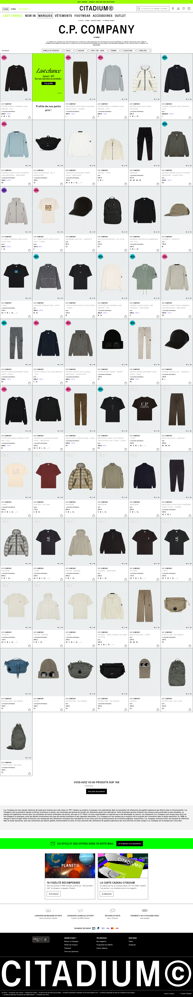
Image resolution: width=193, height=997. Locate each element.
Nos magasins (101, 941)
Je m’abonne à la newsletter (129, 843)
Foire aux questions (71, 951)
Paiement (67, 948)
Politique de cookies (31, 992)
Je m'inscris (54, 894)
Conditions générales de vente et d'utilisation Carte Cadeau (117, 992)
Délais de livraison (71, 945)
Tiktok (131, 941)
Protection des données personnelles (50, 992)
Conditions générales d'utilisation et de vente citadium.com (80, 992)
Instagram (132, 945)
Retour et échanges (71, 941)
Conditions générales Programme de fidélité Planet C (19, 994)
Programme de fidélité (104, 945)
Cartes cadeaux (101, 948)
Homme (5, 9)
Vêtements (63, 15)
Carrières (4, 992)
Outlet (120, 15)
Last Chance (13, 15)
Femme (13, 9)
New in (30, 15)
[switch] (46, 939)
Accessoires (102, 15)
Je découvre (107, 894)
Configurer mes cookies (16, 992)
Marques (45, 15)
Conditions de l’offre (43, 994)
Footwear (82, 15)
